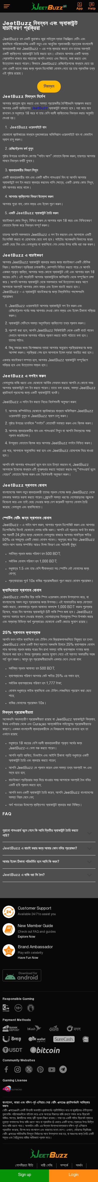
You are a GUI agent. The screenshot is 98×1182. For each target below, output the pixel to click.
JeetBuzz (40, 108)
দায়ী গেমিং (47, 1165)
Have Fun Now (28, 957)
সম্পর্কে (64, 1165)
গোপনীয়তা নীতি (24, 1165)
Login (73, 1175)
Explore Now (26, 936)
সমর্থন (79, 1165)
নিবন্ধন (49, 87)
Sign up (24, 1175)
